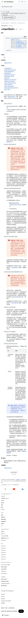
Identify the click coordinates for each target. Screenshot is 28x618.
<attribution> (8, 68)
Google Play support (5, 583)
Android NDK (4, 573)
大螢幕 (2, 531)
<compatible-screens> (10, 70)
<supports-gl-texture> (10, 79)
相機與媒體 (3, 521)
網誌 (2, 507)
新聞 (2, 505)
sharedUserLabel (19, 42)
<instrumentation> (9, 71)
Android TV (3, 540)
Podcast (3, 509)
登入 (25, 1)
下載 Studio (3, 571)
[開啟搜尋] (19, 1)
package (13, 39)
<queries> (6, 78)
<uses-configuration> (10, 83)
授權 (6, 607)
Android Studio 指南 (5, 564)
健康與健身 (3, 519)
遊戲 (2, 515)
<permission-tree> (9, 76)
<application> (8, 62)
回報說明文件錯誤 (5, 581)
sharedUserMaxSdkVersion (21, 43)
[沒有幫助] (12, 26)
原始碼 (2, 502)
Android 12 (3, 556)
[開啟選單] (2, 1)
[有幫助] (10, 26)
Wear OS (3, 533)
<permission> (7, 73)
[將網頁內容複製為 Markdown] (21, 29)
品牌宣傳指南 (11, 607)
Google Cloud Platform (6, 600)
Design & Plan (13, 23)
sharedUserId (18, 41)
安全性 (2, 500)
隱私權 (2, 523)
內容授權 (18, 479)
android (16, 38)
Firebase (3, 598)
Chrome (3, 596)
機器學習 (3, 517)
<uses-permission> (9, 86)
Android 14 (3, 552)
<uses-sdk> (7, 89)
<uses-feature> (8, 84)
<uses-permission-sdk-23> (11, 87)
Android (3, 496)
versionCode (18, 45)
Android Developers (5, 23)
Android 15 (3, 550)
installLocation (19, 47)
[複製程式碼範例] (26, 37)
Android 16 (3, 548)
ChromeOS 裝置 (4, 536)
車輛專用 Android (5, 538)
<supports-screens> (9, 81)
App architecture (7, 6)
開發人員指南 (4, 567)
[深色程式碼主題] (24, 37)
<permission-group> (9, 74)
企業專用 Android (5, 498)
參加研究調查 (4, 585)
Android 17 (3, 546)
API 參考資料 (3, 569)
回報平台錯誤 (4, 579)
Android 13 (3, 554)
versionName (18, 46)
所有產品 (3, 603)
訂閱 (21, 611)
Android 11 (3, 559)
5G (1, 525)
